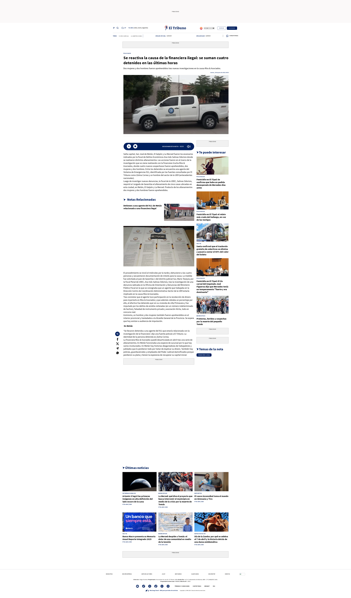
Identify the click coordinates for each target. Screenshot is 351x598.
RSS (214, 586)
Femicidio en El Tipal (135, 36)
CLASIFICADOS (195, 574)
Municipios (201, 316)
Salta (199, 243)
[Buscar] (117, 28)
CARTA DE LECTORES (146, 574)
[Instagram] (168, 586)
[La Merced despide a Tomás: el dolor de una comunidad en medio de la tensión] (175, 522)
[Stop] (135, 146)
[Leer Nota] (129, 146)
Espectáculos (200, 534)
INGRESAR (221, 28)
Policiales (127, 53)
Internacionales (129, 493)
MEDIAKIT (207, 586)
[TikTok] (143, 586)
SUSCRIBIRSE (232, 28)
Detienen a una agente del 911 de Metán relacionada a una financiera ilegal (142, 207)
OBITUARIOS (178, 574)
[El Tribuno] (175, 28)
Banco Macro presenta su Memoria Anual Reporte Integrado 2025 (138, 538)
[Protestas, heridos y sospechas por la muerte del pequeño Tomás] (213, 305)
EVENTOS (227, 574)
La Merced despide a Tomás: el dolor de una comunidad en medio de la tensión (174, 539)
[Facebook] (155, 586)
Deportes (198, 493)
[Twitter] (149, 586)
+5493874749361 (233, 35)
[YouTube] (137, 586)
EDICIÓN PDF (211, 574)
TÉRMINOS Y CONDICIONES (182, 586)
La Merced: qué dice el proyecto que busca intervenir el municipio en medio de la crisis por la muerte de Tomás (175, 500)
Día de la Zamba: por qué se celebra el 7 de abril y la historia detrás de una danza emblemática (211, 539)
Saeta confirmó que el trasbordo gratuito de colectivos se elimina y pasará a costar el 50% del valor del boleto (213, 250)
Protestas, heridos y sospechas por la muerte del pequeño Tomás (211, 321)
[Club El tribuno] (242, 574)
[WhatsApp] (162, 586)
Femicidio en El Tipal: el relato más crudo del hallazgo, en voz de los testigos (211, 217)
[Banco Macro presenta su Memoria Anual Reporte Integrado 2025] (139, 522)
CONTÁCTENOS (197, 586)
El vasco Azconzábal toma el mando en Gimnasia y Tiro (211, 497)
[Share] (117, 334)
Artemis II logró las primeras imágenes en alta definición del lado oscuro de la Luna (137, 499)
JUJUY (163, 574)
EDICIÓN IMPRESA (127, 574)
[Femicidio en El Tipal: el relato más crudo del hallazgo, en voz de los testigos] (213, 200)
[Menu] (114, 28)
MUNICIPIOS (109, 574)
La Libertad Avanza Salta (119, 36)
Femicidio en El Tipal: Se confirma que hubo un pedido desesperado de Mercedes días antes (211, 183)
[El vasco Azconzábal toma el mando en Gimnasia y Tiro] (211, 481)
